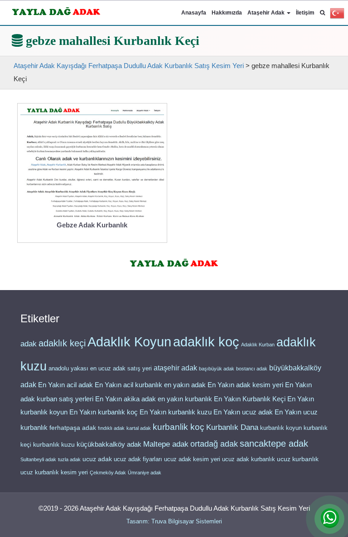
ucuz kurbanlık (298, 459)
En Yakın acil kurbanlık (128, 385)
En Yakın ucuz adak (243, 412)
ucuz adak (97, 459)
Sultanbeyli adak (38, 459)
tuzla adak (69, 459)
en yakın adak (185, 385)
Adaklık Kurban (258, 344)
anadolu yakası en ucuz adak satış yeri (100, 368)
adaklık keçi (62, 343)
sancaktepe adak (274, 443)
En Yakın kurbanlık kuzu (176, 412)
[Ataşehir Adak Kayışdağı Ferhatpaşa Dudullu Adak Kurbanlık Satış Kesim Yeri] (56, 10)
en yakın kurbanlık (185, 399)
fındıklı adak (111, 428)
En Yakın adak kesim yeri (245, 385)
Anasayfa (193, 13)
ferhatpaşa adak (72, 427)
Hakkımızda (227, 13)
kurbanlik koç (178, 427)
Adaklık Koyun (129, 341)
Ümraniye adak (144, 472)
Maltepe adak (165, 443)
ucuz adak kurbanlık (248, 459)
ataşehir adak (175, 368)
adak (28, 343)
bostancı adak (251, 368)
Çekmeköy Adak (108, 472)
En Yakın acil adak (65, 385)
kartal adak (138, 428)
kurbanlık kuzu (54, 444)
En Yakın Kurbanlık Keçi (249, 399)
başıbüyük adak (216, 368)
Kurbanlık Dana (232, 427)
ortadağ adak (214, 443)
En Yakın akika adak (125, 399)
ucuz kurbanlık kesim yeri (54, 472)
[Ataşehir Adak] (174, 261)
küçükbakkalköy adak (109, 444)
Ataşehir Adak (266, 13)
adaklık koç (206, 342)
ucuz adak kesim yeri (192, 459)
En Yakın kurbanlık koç (103, 412)
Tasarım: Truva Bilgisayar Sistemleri (174, 521)
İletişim (305, 13)
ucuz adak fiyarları (138, 459)
